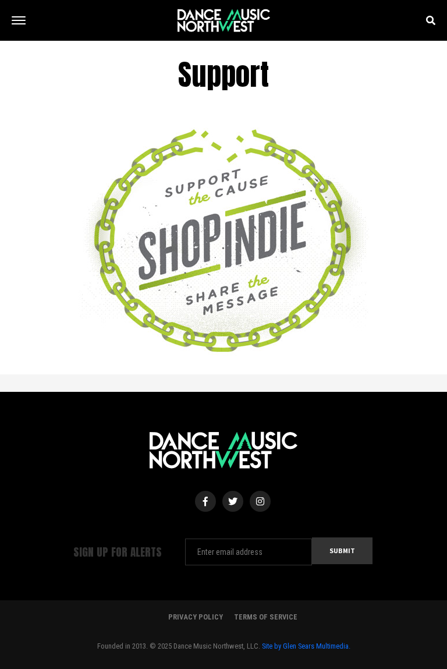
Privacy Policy (195, 617)
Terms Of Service (265, 617)
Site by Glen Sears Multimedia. (306, 646)
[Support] (223, 242)
